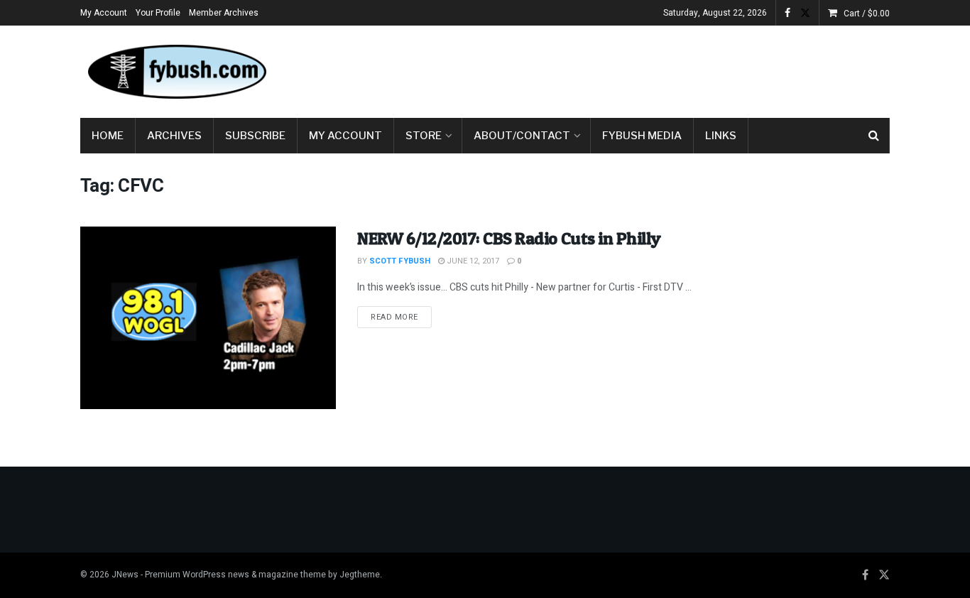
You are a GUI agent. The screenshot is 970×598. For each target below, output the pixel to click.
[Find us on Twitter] (805, 13)
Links (720, 135)
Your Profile (158, 12)
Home (108, 135)
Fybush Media (642, 135)
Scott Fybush (399, 261)
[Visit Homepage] (176, 71)
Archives (174, 135)
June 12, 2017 (472, 261)
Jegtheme (359, 574)
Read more (401, 316)
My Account (103, 12)
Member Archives (223, 12)
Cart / (867, 13)
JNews (124, 574)
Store (423, 135)
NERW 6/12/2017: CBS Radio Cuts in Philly (509, 238)
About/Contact (522, 135)
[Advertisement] (631, 69)
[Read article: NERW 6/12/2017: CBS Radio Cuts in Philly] (208, 318)
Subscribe (255, 135)
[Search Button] (873, 135)
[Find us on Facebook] (787, 13)
